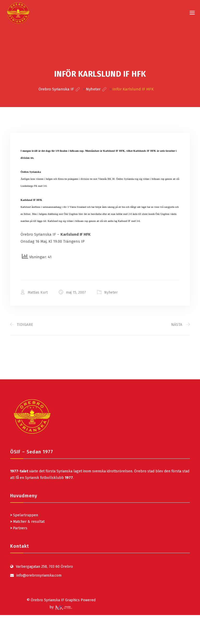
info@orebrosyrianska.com (38, 575)
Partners (18, 528)
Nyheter (111, 292)
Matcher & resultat (27, 521)
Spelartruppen (25, 515)
